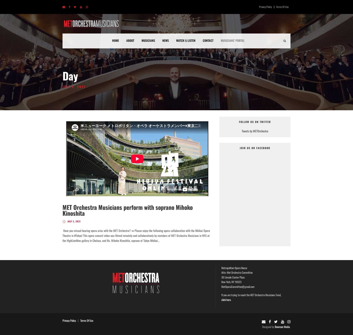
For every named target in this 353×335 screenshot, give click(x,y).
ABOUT (130, 40)
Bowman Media (282, 327)
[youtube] (81, 7)
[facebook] (69, 7)
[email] (64, 7)
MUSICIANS (148, 40)
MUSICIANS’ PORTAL (233, 40)
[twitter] (75, 7)
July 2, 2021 (74, 221)
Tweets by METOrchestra (255, 131)
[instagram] (87, 7)
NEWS (165, 40)
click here (226, 300)
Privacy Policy (265, 7)
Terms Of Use (282, 7)
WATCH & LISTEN (185, 40)
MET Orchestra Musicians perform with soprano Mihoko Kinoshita (128, 210)
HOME (115, 40)
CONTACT (208, 40)
